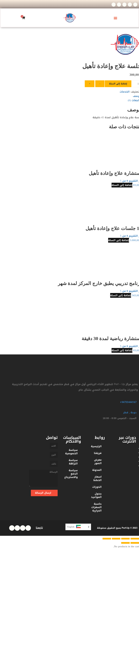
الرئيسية (96, 446)
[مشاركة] (125, 538)
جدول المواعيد (96, 495)
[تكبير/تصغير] (107, 538)
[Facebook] (119, 5)
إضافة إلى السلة (118, 84)
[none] (78, 527)
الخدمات (125, 91)
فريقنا (98, 453)
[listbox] (78, 527)
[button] (115, 18)
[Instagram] (124, 5)
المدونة (97, 470)
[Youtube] (114, 5)
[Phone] (135, 5)
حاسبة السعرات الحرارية (96, 507)
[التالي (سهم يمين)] (125, 543)
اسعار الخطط (97, 478)
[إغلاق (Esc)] (135, 538)
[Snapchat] (130, 5)
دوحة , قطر (129, 412)
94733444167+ (128, 402)
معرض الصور (98, 461)
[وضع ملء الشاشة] (116, 538)
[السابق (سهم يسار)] (135, 543)
